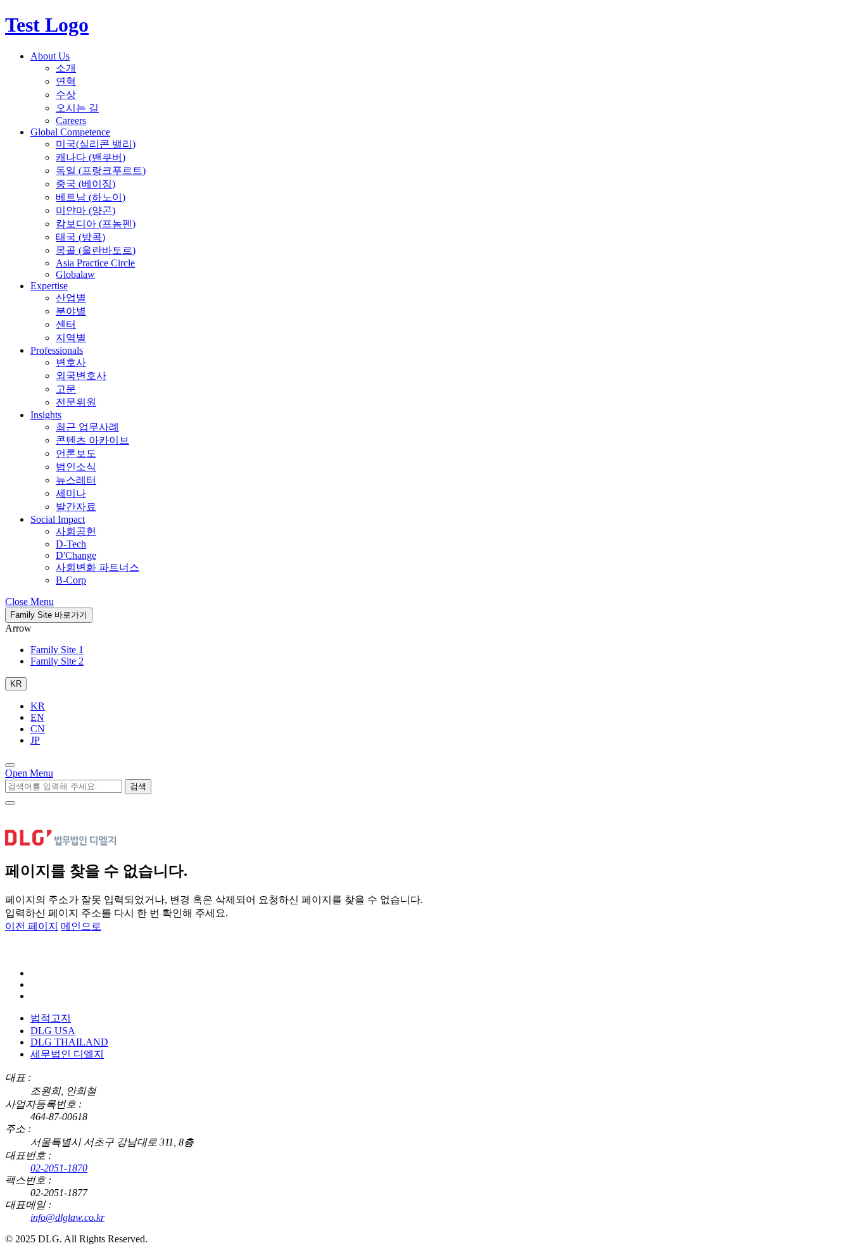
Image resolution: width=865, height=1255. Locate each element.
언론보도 (76, 453)
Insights (45, 414)
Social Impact (57, 519)
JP (35, 740)
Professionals (56, 350)
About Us (50, 56)
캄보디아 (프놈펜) (96, 223)
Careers (71, 120)
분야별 (71, 311)
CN (37, 728)
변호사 (71, 362)
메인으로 (81, 926)
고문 (66, 389)
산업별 (71, 297)
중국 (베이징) (85, 183)
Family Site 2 (57, 661)
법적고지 (50, 1018)
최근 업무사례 (87, 426)
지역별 (71, 337)
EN (37, 717)
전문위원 (76, 402)
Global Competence (70, 132)
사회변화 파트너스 (97, 567)
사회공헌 (76, 531)
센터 (66, 324)
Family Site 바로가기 (48, 615)
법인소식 (76, 466)
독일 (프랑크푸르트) (101, 170)
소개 (66, 68)
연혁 (66, 81)
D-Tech (71, 544)
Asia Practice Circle (95, 263)
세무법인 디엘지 (67, 1054)
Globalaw (75, 274)
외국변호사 (81, 375)
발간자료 (76, 506)
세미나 (71, 493)
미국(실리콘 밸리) (96, 144)
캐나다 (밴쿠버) (90, 157)
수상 (66, 94)
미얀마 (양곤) (85, 210)
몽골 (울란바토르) (96, 250)
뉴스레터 (76, 480)
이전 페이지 (31, 926)
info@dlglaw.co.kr (67, 1217)
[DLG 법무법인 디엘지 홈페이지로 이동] (68, 951)
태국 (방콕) (80, 237)
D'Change (76, 555)
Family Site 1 (57, 649)
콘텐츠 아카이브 (92, 440)
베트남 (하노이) (90, 197)
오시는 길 (77, 108)
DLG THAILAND (69, 1042)
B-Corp (71, 580)
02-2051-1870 (58, 1168)
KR (37, 706)
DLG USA (52, 1030)
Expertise (49, 285)
